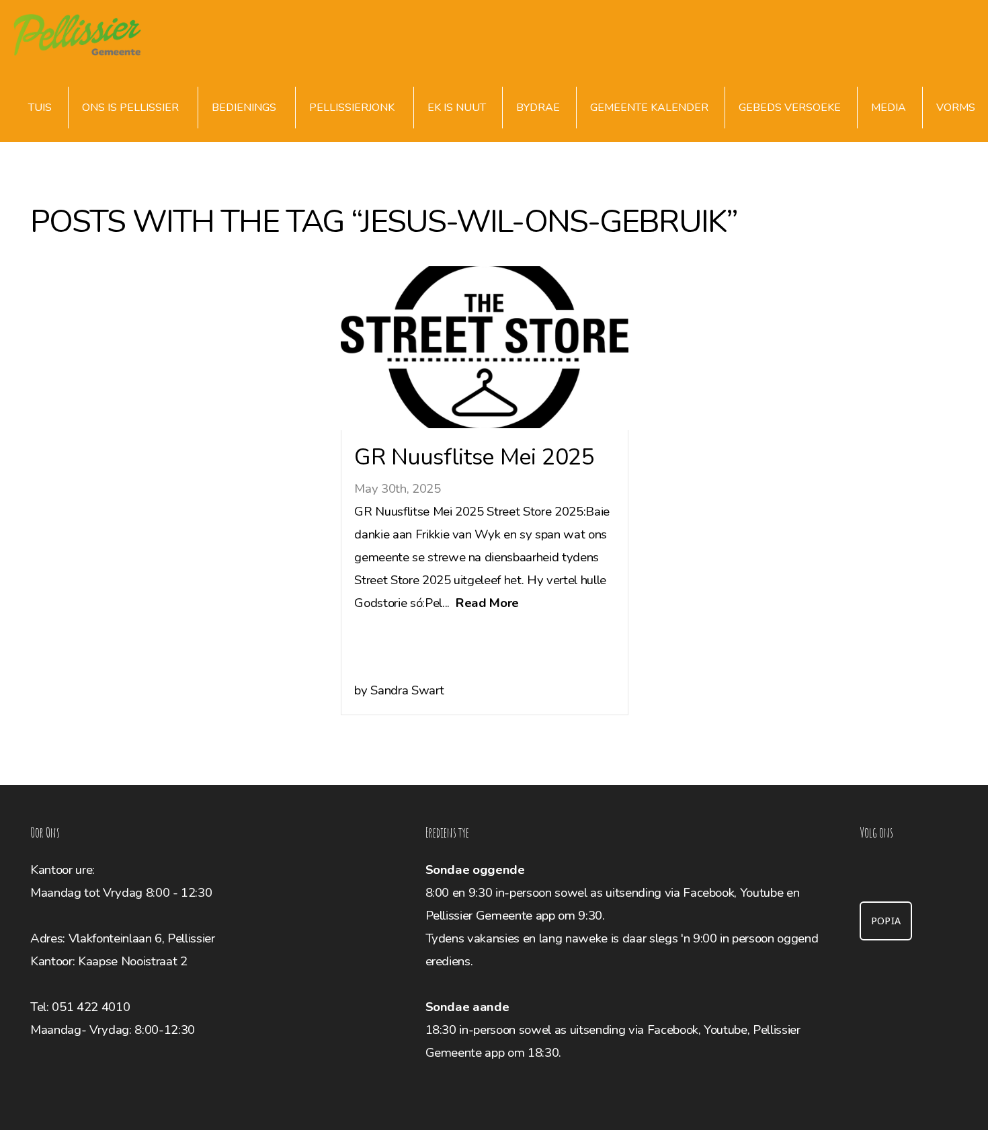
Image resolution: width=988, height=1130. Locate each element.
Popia (886, 921)
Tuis (40, 107)
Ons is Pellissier (131, 107)
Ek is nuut (456, 107)
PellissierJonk (353, 107)
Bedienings (245, 107)
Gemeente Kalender (649, 107)
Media (888, 107)
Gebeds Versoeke (790, 107)
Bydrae (538, 107)
